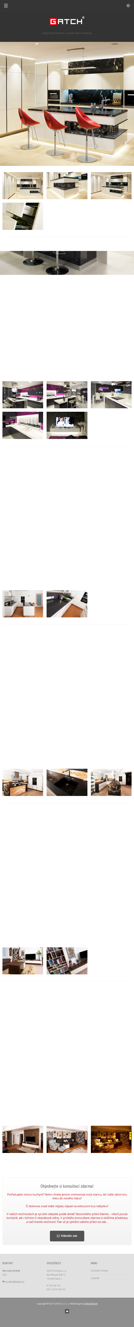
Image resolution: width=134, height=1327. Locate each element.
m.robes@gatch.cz (14, 1281)
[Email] (67, 1311)
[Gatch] (67, 24)
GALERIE (95, 1278)
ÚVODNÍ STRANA (99, 1270)
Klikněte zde (69, 1235)
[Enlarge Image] (22, 172)
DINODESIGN (91, 1303)
